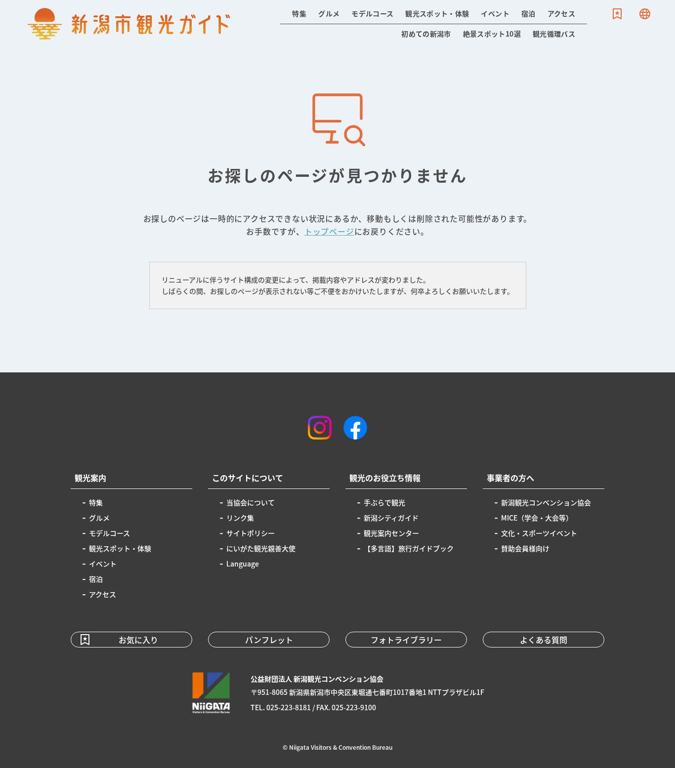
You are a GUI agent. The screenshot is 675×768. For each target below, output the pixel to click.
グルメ (328, 13)
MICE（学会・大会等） (537, 518)
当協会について (250, 502)
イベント (495, 13)
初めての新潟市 (426, 34)
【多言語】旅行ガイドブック (409, 548)
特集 (299, 13)
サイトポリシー (250, 533)
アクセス (561, 13)
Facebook (355, 428)
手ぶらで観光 (384, 502)
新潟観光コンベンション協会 (546, 502)
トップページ (329, 231)
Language (645, 14)
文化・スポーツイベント (539, 533)
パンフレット (269, 640)
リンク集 (240, 518)
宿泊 (528, 13)
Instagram (320, 428)
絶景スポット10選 (492, 34)
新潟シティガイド (391, 518)
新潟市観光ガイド (129, 24)
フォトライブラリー (406, 640)
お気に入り (617, 14)
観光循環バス (554, 34)
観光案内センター (391, 533)
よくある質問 (543, 640)
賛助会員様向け (525, 548)
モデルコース (372, 13)
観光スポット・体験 (437, 13)
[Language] (645, 14)
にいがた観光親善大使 (260, 548)
